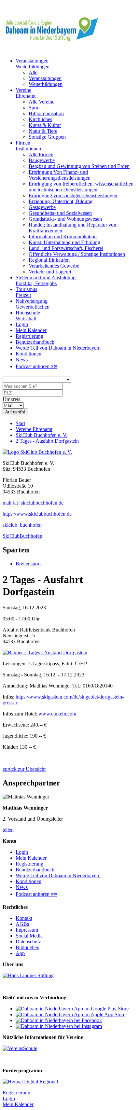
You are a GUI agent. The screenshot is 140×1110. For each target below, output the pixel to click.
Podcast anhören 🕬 (36, 366)
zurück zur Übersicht (24, 769)
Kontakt (24, 918)
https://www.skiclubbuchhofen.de (37, 514)
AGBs (22, 924)
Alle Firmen (41, 154)
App (20, 953)
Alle (33, 72)
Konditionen (28, 353)
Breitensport (28, 563)
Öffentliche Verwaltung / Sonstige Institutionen (77, 254)
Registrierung (29, 336)
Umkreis (11, 399)
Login (22, 324)
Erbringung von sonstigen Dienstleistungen (73, 195)
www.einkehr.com (57, 713)
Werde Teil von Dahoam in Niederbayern (58, 348)
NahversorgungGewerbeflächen (32, 304)
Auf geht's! (15, 411)
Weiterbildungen (46, 84)
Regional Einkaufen (49, 260)
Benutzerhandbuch (35, 342)
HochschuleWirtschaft (28, 315)
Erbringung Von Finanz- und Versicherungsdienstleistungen (60, 175)
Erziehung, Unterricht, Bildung (60, 201)
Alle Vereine (41, 101)
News (22, 359)
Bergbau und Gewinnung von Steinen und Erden (79, 166)
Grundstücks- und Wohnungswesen (65, 219)
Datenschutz (28, 941)
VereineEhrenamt (25, 93)
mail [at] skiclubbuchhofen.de (33, 503)
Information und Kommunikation (63, 236)
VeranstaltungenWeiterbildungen (32, 63)
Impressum (27, 930)
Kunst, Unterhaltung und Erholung (64, 242)
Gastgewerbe (42, 207)
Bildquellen (27, 947)
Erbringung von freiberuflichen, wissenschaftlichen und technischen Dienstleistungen (81, 186)
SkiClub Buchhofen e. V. (41, 435)
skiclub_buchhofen (22, 525)
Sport (34, 107)
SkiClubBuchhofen (22, 536)
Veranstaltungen (45, 78)
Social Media (29, 935)
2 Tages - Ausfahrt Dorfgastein (47, 441)
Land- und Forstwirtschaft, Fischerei (66, 248)
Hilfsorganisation (46, 113)
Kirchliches (40, 119)
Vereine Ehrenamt (34, 429)
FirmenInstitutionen (28, 145)
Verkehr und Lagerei (50, 271)
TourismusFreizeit (26, 292)
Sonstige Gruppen (47, 137)
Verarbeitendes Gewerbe (54, 266)
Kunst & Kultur (45, 125)
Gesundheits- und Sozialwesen (60, 213)
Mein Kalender (31, 330)
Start (20, 423)
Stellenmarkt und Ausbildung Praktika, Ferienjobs (46, 280)
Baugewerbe (42, 160)
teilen (8, 830)
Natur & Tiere (43, 131)
